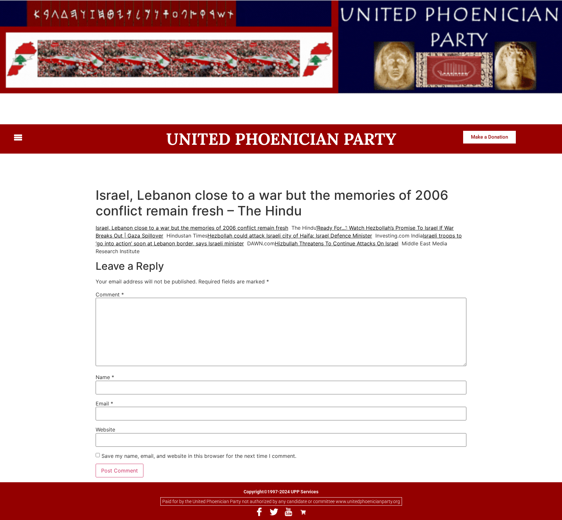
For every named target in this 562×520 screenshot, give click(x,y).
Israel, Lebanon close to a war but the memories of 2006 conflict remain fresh (192, 228)
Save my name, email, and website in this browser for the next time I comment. (198, 455)
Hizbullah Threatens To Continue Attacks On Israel (336, 243)
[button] (75, 138)
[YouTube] (288, 512)
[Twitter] (274, 512)
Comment (110, 294)
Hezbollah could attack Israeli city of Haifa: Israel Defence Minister (289, 235)
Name (105, 377)
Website (105, 429)
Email (104, 403)
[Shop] (303, 512)
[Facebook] (259, 512)
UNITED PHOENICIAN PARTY (281, 139)
